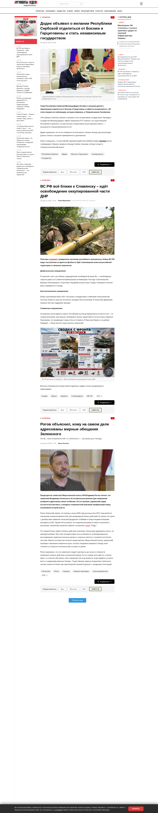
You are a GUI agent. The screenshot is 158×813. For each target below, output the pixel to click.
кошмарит (53, 259)
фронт (54, 396)
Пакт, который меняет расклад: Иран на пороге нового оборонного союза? (25, 155)
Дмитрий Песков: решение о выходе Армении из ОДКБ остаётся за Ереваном (24, 89)
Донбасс (64, 396)
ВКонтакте (73, 172)
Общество (61, 11)
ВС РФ (89, 396)
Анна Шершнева (64, 200)
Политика (40, 11)
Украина (66, 571)
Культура (99, 11)
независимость (97, 154)
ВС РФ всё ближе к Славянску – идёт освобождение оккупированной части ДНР (24, 52)
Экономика (50, 11)
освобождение (77, 396)
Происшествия (87, 11)
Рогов (56, 571)
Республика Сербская (49, 154)
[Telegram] (130, 4)
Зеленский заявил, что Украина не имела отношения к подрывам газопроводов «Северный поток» (25, 142)
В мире (70, 11)
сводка (44, 396)
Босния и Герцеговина (79, 154)
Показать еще (77, 600)
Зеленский (45, 571)
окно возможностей (100, 571)
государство (46, 158)
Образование (110, 11)
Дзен (62, 172)
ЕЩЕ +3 (44, 575)
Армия (77, 11)
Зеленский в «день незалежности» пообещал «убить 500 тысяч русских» (24, 77)
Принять (136, 809)
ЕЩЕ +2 (99, 396)
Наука (119, 11)
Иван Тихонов (63, 443)
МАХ (84, 172)
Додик (64, 154)
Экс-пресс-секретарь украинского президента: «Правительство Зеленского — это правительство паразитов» (25, 169)
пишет (87, 525)
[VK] (135, 4)
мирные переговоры (81, 571)
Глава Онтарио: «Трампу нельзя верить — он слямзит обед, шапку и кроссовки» (25, 117)
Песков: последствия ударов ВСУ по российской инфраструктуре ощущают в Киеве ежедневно (24, 103)
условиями (58, 810)
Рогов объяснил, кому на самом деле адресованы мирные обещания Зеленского (25, 65)
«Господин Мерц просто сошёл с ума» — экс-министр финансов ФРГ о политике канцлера (25, 129)
